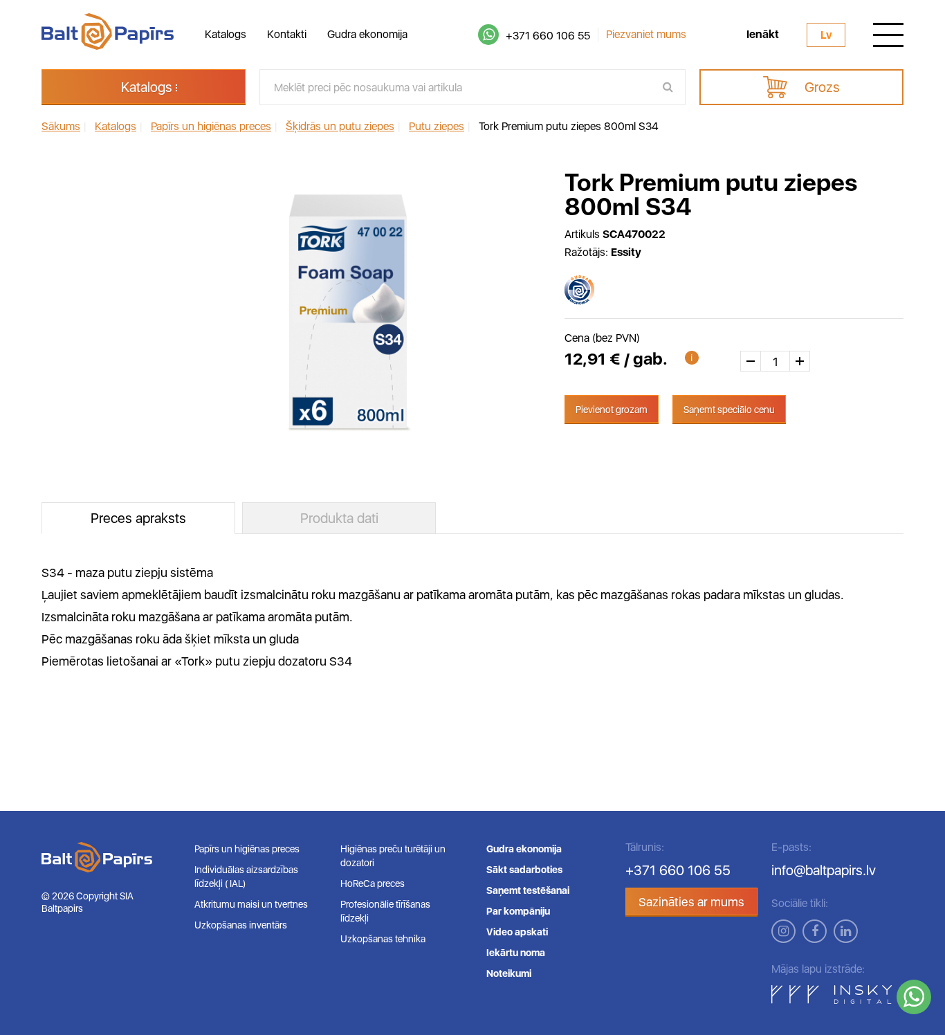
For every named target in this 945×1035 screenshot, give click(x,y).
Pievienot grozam (612, 409)
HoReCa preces (372, 883)
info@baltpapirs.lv (823, 870)
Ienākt (762, 34)
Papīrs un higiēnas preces (247, 848)
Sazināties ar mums (691, 902)
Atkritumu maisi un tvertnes (251, 904)
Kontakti (286, 34)
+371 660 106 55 (548, 35)
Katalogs (225, 34)
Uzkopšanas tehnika (382, 938)
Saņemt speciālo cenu (729, 409)
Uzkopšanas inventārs (240, 925)
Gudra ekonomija (367, 34)
